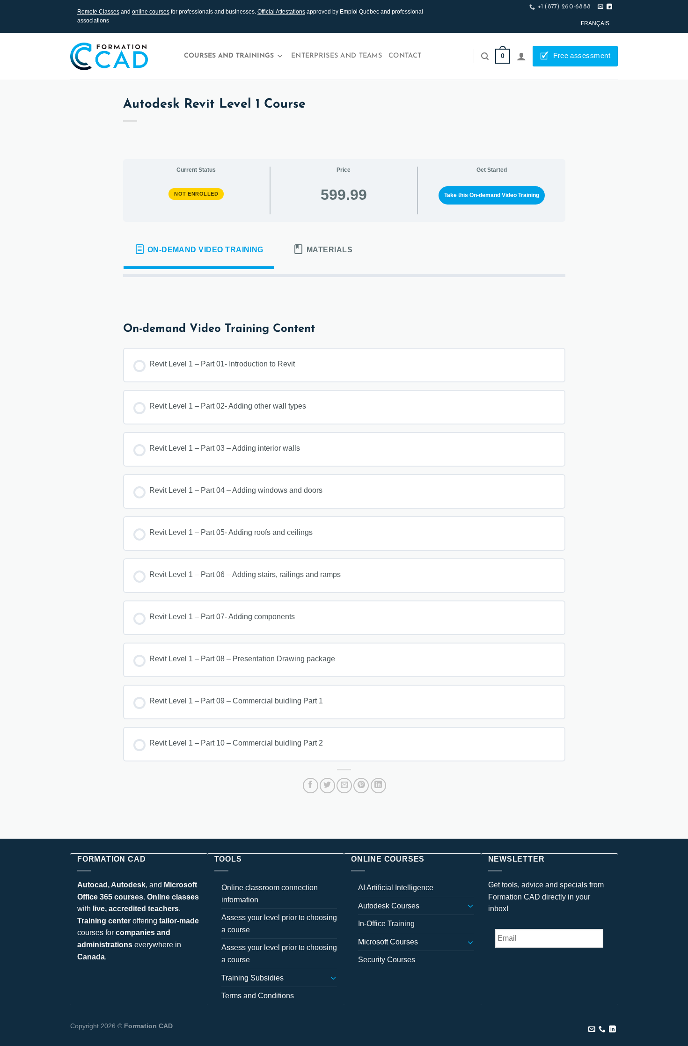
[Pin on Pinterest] (361, 785)
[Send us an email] (600, 7)
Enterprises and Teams (336, 55)
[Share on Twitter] (327, 785)
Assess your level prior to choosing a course (279, 924)
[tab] (199, 249)
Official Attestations (281, 11)
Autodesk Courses (388, 906)
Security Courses (386, 960)
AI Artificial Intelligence (395, 888)
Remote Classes (98, 11)
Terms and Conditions (257, 996)
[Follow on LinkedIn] (609, 7)
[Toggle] (333, 977)
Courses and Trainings (229, 55)
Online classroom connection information (269, 894)
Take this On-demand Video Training (491, 195)
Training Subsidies (252, 978)
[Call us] (602, 1029)
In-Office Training (386, 924)
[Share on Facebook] (310, 785)
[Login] (521, 56)
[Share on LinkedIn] (378, 785)
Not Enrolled (196, 194)
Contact (404, 55)
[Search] (485, 56)
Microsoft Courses (388, 942)
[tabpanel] (344, 292)
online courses (150, 11)
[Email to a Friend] (344, 785)
